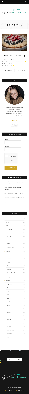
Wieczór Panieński (11, 272)
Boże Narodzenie (11, 287)
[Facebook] (18, 70)
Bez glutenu (9, 284)
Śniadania (9, 326)
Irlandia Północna (11, 233)
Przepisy (8, 280)
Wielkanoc (9, 333)
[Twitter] (20, 70)
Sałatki (8, 323)
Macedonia (9, 236)
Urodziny (9, 269)
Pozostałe (9, 243)
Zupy (8, 337)
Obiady (8, 309)
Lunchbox (9, 302)
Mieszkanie (9, 258)
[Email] (24, 70)
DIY (8, 255)
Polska (8, 240)
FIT (8, 295)
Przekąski (9, 319)
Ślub (8, 265)
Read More (15, 120)
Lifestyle (8, 218)
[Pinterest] (22, 70)
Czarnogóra (9, 229)
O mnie (7, 222)
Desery (11, 53)
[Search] (25, 2)
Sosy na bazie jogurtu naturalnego (15, 203)
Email (7, 146)
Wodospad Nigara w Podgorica (16, 193)
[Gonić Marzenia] (14, 12)
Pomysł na (8, 251)
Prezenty (9, 262)
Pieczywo (9, 312)
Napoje (8, 305)
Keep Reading (8, 70)
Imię (6, 139)
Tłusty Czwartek (10, 330)
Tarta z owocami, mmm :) (14, 55)
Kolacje (8, 298)
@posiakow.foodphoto (15, 359)
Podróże (8, 225)
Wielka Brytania (10, 247)
